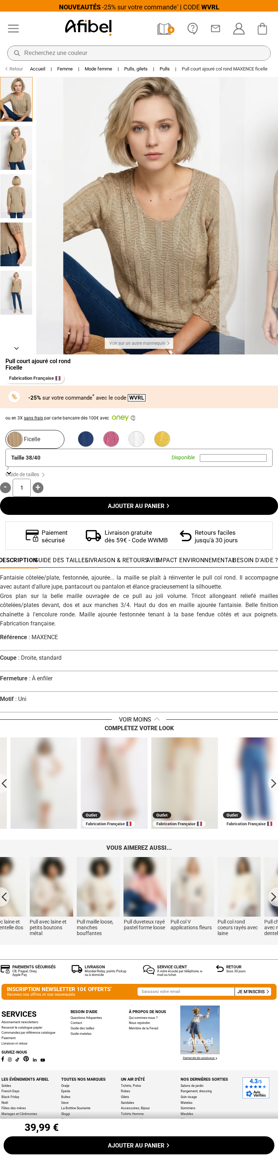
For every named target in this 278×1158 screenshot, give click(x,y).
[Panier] (264, 29)
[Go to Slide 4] (16, 244)
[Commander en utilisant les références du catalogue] (166, 29)
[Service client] (149, 972)
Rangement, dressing (196, 1091)
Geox (64, 1103)
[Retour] (219, 970)
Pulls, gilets (136, 69)
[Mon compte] (239, 29)
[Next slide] (273, 783)
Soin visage (189, 1097)
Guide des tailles (82, 1028)
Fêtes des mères (13, 1108)
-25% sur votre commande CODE (139, 7)
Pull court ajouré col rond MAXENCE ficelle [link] (225, 69)
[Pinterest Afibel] (26, 1060)
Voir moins (135, 719)
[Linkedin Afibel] (35, 1060)
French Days (10, 1091)
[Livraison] (77, 971)
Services (19, 1014)
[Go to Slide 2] (16, 147)
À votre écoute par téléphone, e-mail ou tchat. (180, 973)
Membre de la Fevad (143, 1028)
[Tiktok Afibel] (17, 1060)
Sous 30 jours (236, 971)
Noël (4, 1103)
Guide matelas (81, 1034)
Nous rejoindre (139, 1023)
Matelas (187, 1103)
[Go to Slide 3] (16, 196)
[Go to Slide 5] (16, 292)
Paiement (8, 1038)
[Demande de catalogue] (200, 1052)
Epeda (65, 1091)
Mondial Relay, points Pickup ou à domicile (105, 973)
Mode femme (98, 69)
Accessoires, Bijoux (135, 1108)
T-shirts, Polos (131, 1086)
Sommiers (188, 1108)
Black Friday (10, 1097)
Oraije (65, 1086)
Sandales (127, 1103)
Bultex (65, 1097)
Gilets (125, 1097)
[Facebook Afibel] (2, 1060)
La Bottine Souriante (75, 1108)
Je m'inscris (251, 991)
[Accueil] (88, 28)
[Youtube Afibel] (43, 1060)
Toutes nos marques (83, 1079)
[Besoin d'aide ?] (193, 29)
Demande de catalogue (199, 1058)
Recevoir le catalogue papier (21, 1027)
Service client (172, 967)
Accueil (37, 69)
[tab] (255, 562)
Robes (125, 1091)
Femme (65, 69)
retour (23, 1043)
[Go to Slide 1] (16, 99)
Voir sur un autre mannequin (137, 343)
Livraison (95, 967)
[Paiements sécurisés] (5, 971)
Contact (76, 1023)
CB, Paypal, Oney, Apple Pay (24, 973)
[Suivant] (16, 348)
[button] (127, 215)
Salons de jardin (192, 1086)
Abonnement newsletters (19, 1022)
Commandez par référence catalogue (28, 1032)
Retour (233, 967)
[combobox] (233, 458)
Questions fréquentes (86, 1018)
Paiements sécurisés (34, 967)
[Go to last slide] (5, 783)
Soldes (6, 1086)
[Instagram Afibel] (10, 1060)
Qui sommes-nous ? (143, 1018)
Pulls (165, 69)
